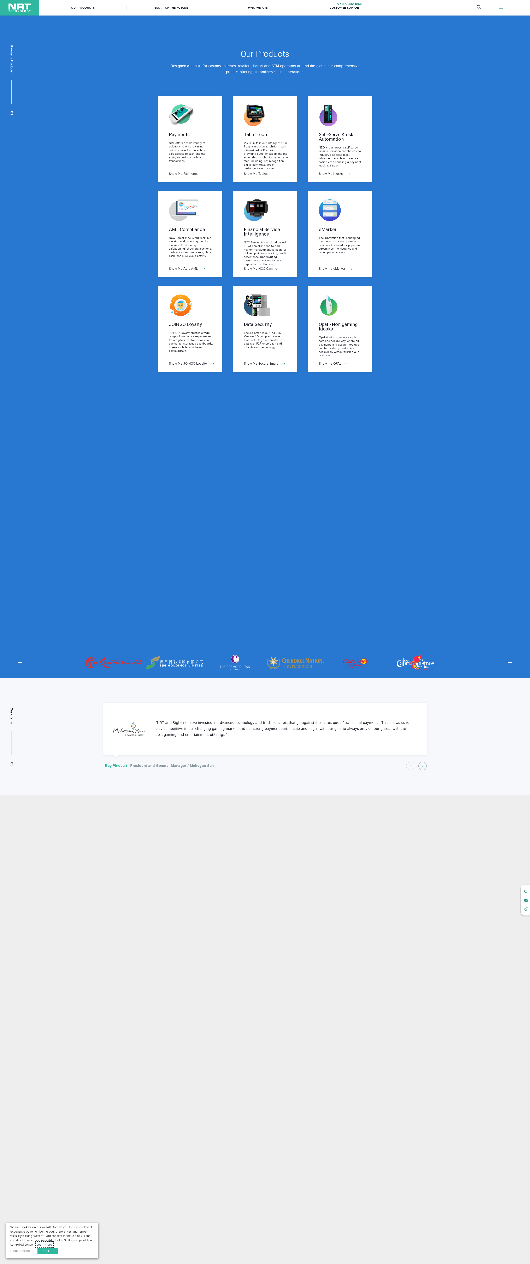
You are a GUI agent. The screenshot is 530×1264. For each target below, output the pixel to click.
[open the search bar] (479, 8)
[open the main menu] (501, 8)
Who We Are (257, 7)
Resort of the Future (170, 7)
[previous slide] (20, 662)
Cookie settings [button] (20, 1251)
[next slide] (509, 662)
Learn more (44, 1244)
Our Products (83, 7)
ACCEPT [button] (48, 1251)
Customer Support (345, 7)
